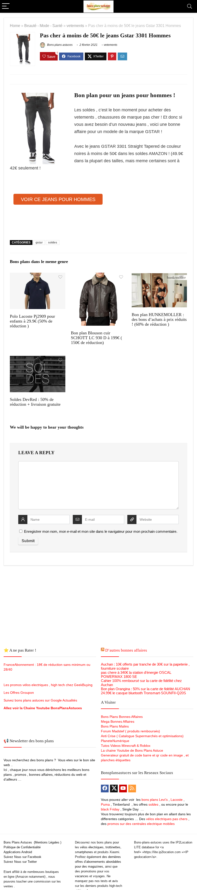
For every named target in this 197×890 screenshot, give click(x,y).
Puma (105, 804)
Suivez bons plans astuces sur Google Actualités (40, 700)
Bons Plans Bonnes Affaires (122, 717)
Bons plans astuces (59, 45)
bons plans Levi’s (155, 800)
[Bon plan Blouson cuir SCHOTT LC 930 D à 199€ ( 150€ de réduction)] (98, 276)
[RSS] (132, 788)
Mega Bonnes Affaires (117, 721)
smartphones (84, 852)
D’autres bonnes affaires (126, 650)
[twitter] (114, 788)
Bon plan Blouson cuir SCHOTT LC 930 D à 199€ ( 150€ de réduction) (96, 337)
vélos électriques (92, 847)
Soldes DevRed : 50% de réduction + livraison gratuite (35, 402)
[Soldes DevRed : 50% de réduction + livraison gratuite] (37, 359)
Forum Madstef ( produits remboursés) (130, 731)
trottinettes (112, 847)
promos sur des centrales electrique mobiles (141, 824)
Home (15, 25)
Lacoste (177, 800)
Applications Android (18, 852)
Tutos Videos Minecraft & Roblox (125, 746)
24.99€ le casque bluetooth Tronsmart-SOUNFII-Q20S (143, 693)
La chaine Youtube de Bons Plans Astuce (132, 750)
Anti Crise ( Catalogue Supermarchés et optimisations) (142, 736)
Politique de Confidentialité (22, 847)
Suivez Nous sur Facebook (22, 857)
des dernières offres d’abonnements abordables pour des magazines (98, 861)
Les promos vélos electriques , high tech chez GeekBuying (48, 685)
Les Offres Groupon (19, 692)
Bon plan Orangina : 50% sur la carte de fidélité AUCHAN (145, 689)
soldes (52, 242)
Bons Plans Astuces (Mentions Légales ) (32, 842)
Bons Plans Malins (115, 726)
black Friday (110, 809)
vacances (81, 876)
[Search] (189, 6)
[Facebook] (105, 788)
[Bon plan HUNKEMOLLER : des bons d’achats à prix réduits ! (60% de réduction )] (159, 276)
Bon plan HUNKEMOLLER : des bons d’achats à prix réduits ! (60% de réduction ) (159, 319)
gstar (39, 242)
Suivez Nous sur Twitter (20, 861)
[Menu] (6, 6)
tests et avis (109, 881)
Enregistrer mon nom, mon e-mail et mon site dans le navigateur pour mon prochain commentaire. (100, 531)
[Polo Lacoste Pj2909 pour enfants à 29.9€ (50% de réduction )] (37, 276)
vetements (75, 25)
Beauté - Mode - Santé (43, 25)
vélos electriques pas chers (166, 819)
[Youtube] (123, 788)
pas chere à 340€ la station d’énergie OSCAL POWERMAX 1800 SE (136, 674)
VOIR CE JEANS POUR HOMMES (58, 199)
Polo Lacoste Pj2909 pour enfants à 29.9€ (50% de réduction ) (32, 321)
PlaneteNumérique (115, 741)
